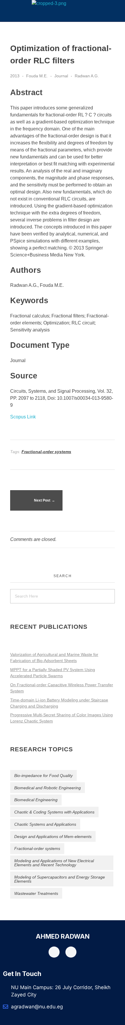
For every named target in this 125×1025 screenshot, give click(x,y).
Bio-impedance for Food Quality (43, 775)
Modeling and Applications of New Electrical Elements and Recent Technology (54, 862)
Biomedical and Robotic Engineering (47, 787)
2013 (14, 76)
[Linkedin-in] (70, 952)
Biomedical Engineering (36, 799)
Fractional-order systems (46, 451)
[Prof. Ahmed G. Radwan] (49, 3)
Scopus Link (23, 416)
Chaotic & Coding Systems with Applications (54, 812)
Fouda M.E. (37, 76)
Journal (61, 76)
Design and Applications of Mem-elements (53, 836)
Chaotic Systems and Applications (45, 824)
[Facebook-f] (54, 952)
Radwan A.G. (87, 76)
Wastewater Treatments (36, 893)
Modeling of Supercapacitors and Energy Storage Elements (59, 879)
